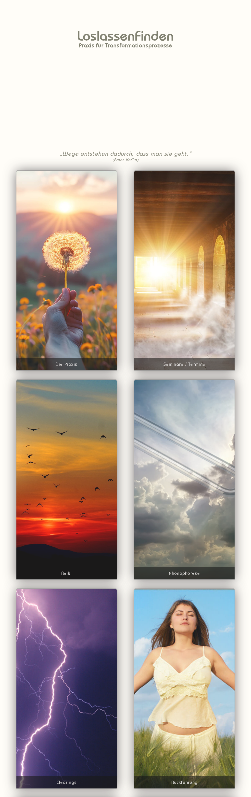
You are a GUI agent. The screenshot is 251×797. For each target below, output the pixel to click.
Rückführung (184, 782)
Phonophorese (184, 573)
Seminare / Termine (184, 364)
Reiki (66, 573)
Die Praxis (66, 364)
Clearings (67, 782)
